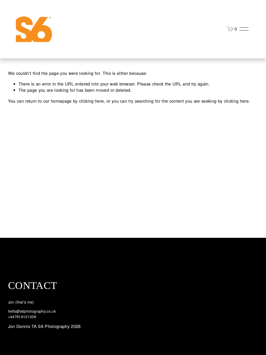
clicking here (91, 101)
